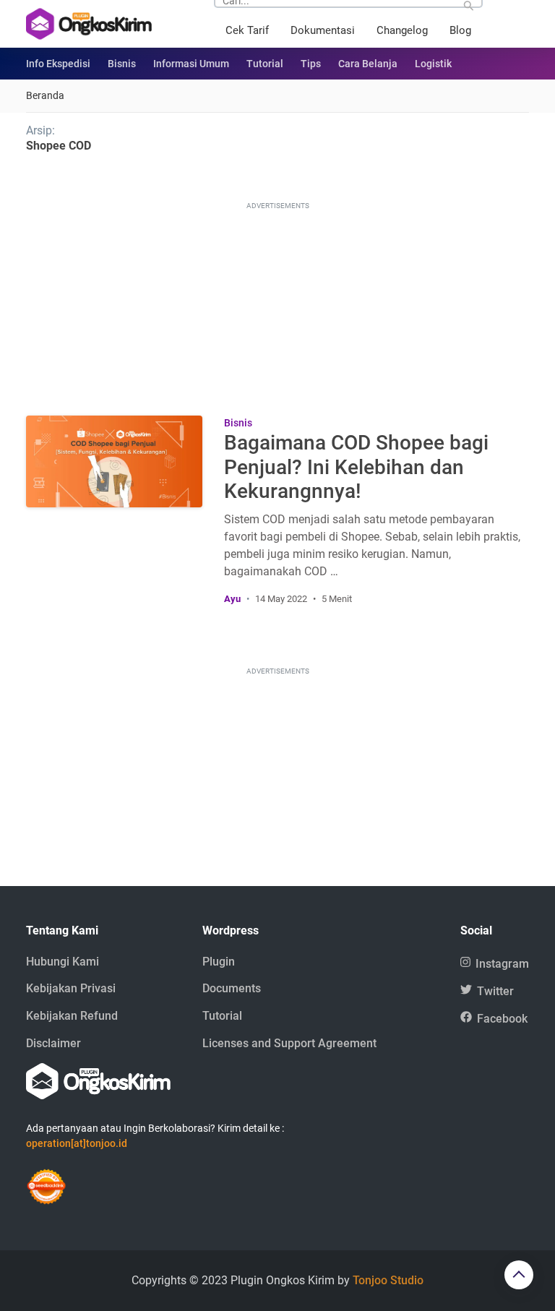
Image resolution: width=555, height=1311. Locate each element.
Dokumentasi (323, 30)
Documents (231, 988)
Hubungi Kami (62, 961)
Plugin (218, 961)
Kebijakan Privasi (71, 988)
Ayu (232, 598)
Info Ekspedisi (58, 63)
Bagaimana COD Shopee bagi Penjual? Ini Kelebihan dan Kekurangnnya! (356, 467)
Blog (460, 30)
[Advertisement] (277, 303)
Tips (311, 63)
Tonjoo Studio (388, 1280)
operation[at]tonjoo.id (76, 1143)
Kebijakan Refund (72, 1016)
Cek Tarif (247, 30)
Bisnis (122, 63)
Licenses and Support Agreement (289, 1043)
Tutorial (264, 63)
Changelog (402, 30)
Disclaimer (53, 1043)
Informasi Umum (191, 63)
